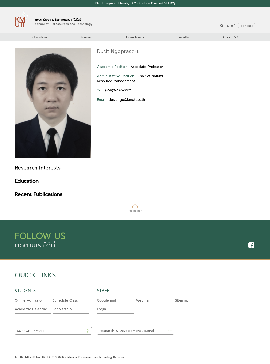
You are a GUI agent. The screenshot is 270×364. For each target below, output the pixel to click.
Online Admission (29, 300)
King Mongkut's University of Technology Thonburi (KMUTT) (135, 3)
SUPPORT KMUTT (31, 330)
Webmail (143, 300)
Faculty (183, 37)
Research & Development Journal (126, 330)
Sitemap (181, 300)
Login (101, 309)
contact (246, 25)
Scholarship (62, 309)
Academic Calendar (31, 309)
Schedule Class (65, 300)
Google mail (107, 300)
